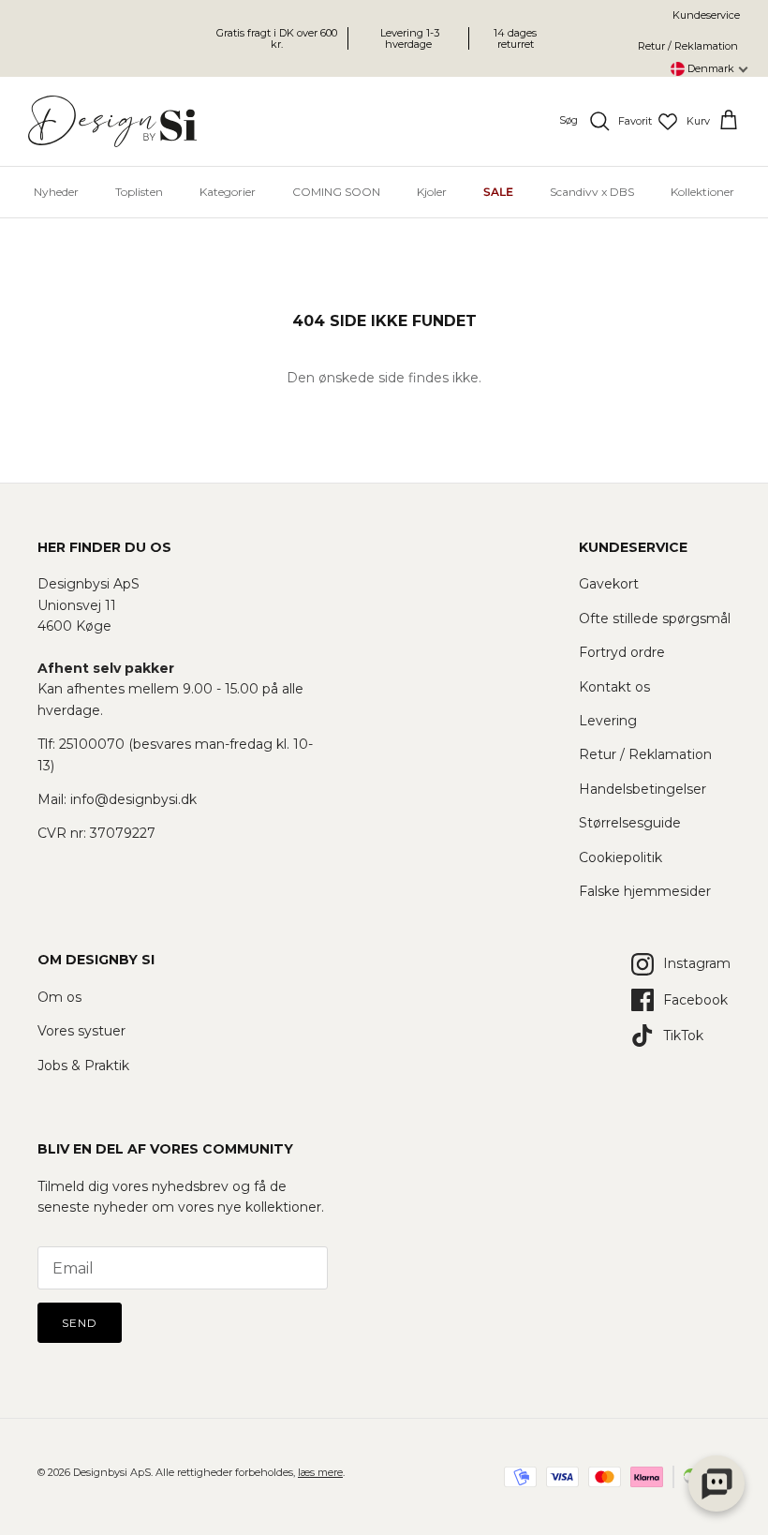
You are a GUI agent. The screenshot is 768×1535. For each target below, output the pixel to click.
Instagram (697, 963)
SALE (498, 192)
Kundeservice (706, 15)
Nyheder (56, 192)
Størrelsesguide (630, 822)
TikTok (683, 1035)
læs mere (320, 1472)
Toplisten (139, 192)
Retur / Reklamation (688, 45)
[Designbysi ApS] (112, 121)
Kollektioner (702, 192)
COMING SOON (336, 192)
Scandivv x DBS (592, 192)
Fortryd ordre (622, 652)
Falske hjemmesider (645, 891)
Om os (59, 997)
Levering (608, 720)
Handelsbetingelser (642, 789)
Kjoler (432, 192)
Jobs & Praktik (83, 1065)
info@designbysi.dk (133, 799)
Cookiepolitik (620, 857)
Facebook (695, 999)
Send (79, 1323)
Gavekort (609, 583)
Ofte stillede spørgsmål (655, 618)
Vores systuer (81, 1030)
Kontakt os (614, 686)
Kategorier (227, 192)
